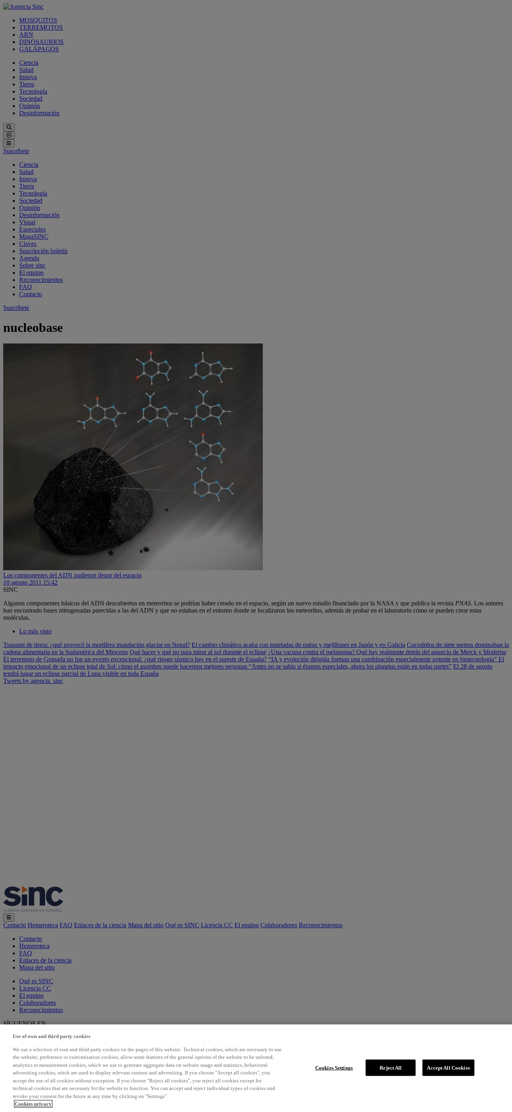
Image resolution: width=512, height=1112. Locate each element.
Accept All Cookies (448, 1067)
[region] (256, 1068)
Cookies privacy (33, 1104)
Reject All (391, 1067)
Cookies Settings (334, 1067)
